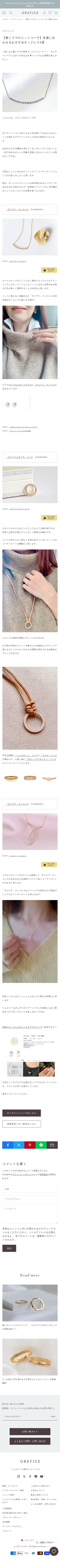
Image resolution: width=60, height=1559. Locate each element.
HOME (5, 19)
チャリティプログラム (12, 1526)
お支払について (37, 1490)
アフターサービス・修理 (13, 1490)
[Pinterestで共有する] (29, 1145)
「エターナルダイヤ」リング (19, 457)
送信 (9, 1248)
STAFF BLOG (16, 19)
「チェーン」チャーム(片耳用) (20, 431)
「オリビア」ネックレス (17, 804)
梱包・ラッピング (10, 1486)
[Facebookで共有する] (7, 1145)
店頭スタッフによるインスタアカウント (21, 1027)
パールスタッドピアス (21, 385)
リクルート (7, 1531)
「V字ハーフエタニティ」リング (40, 759)
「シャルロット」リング (26, 755)
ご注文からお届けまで (40, 1486)
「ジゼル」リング (48, 755)
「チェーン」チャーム (44, 385)
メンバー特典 (8, 1495)
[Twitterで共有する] (18, 1145)
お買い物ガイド (30, 1431)
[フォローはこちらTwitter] (24, 1476)
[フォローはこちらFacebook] (30, 1476)
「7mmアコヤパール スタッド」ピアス (23, 427)
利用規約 (44, 1174)
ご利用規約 (7, 1508)
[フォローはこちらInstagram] (18, 1476)
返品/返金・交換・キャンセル (44, 1499)
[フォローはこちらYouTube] (41, 1476)
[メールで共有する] (52, 1145)
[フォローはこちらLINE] (35, 1476)
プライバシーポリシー (22, 1174)
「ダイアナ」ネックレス (17, 209)
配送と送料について (39, 1495)
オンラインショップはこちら (21, 1113)
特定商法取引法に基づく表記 (15, 1513)
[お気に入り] (53, 1551)
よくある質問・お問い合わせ (43, 1504)
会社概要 (6, 1522)
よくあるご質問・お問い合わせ (30, 1441)
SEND (53, 1416)
